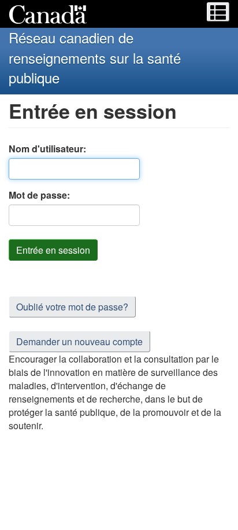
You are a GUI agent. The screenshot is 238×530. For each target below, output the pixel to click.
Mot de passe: (39, 195)
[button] (218, 11)
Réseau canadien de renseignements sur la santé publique (95, 57)
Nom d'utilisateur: (47, 148)
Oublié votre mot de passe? (72, 306)
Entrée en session (53, 250)
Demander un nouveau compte (79, 341)
